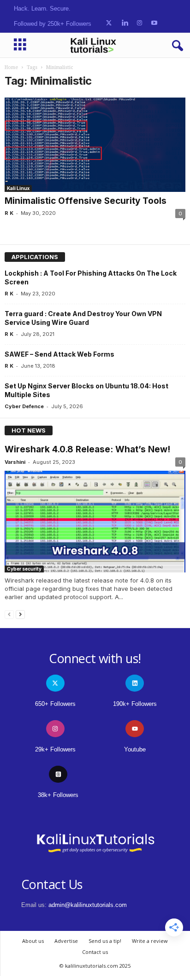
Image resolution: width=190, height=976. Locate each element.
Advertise (66, 940)
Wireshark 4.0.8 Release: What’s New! (87, 449)
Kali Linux (18, 188)
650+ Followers (55, 703)
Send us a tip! (105, 940)
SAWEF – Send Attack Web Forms (59, 354)
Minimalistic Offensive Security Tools (85, 201)
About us (33, 940)
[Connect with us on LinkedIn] (125, 23)
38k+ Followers (58, 794)
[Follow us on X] (109, 23)
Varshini (15, 462)
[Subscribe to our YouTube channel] (154, 23)
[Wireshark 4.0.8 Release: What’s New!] (95, 521)
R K (9, 213)
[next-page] (20, 614)
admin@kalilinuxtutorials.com (87, 904)
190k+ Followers (135, 703)
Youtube (135, 749)
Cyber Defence (24, 406)
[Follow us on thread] (58, 774)
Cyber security (24, 569)
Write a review (150, 940)
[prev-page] (9, 614)
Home (11, 67)
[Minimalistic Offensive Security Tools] (95, 145)
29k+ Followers (55, 749)
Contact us (95, 951)
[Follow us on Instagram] (139, 23)
